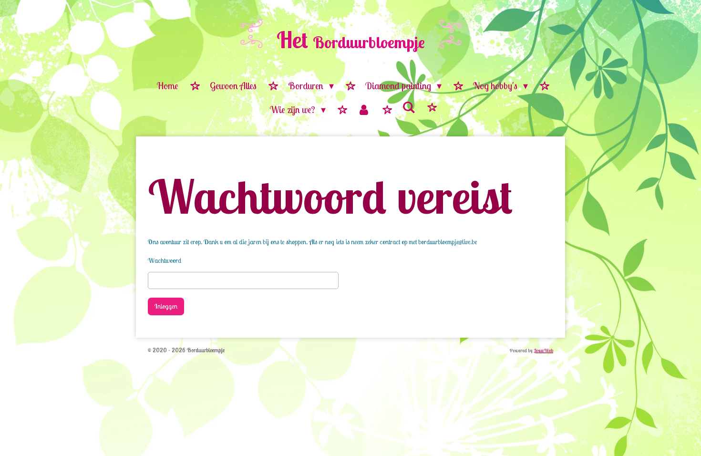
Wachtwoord (164, 260)
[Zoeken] (408, 107)
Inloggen (166, 306)
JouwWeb (543, 350)
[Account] (364, 110)
